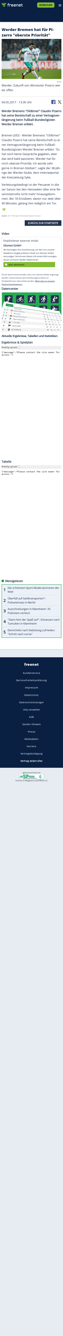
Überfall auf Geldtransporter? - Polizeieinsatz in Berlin (27, 600)
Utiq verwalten (31, 709)
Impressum (31, 687)
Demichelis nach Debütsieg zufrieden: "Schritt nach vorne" (31, 632)
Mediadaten (31, 739)
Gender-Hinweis (31, 724)
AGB (31, 716)
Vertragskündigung (32, 753)
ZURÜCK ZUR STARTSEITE (43, 223)
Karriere (31, 746)
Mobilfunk (45, 4)
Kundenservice (31, 672)
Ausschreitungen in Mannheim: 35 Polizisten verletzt (29, 611)
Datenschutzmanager (31, 702)
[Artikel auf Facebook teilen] (53, 101)
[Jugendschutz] (31, 776)
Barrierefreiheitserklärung (31, 680)
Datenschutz (31, 695)
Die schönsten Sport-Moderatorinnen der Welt (33, 590)
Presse (31, 731)
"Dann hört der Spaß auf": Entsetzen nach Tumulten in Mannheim (34, 621)
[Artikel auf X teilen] (59, 101)
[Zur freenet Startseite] (11, 4)
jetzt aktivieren (16, 264)
